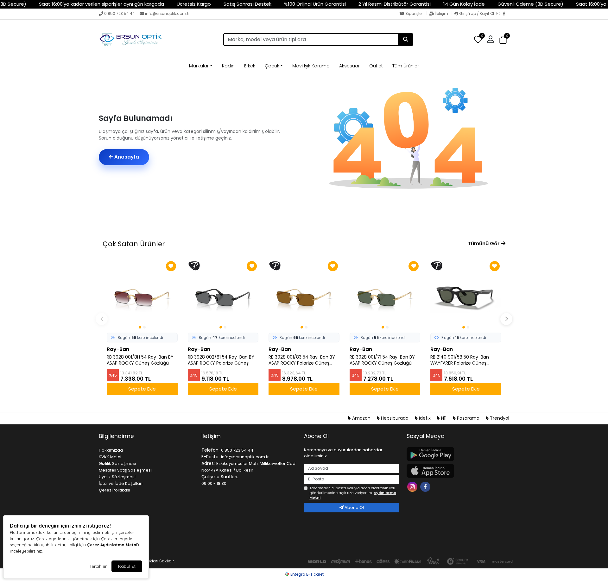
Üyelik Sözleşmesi (117, 477)
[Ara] (405, 39)
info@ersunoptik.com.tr (167, 13)
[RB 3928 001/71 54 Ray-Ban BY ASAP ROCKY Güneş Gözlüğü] (385, 295)
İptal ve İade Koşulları (120, 483)
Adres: (208, 463)
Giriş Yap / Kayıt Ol (476, 13)
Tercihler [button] (98, 566)
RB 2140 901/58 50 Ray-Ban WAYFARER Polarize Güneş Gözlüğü (459, 360)
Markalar (199, 66)
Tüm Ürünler (405, 66)
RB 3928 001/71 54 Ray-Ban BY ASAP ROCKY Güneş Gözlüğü (382, 360)
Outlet (376, 66)
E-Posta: (210, 457)
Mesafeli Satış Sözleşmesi (125, 470)
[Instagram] (500, 14)
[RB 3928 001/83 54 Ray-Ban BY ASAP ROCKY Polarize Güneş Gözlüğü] (304, 295)
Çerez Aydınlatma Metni (112, 544)
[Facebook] (506, 14)
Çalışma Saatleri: (219, 476)
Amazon (361, 418)
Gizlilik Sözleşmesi (117, 463)
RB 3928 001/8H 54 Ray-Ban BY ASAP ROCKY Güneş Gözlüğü (140, 360)
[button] (503, 39)
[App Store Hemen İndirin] (454, 471)
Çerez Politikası (114, 490)
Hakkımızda (111, 450)
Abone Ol (354, 507)
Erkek (249, 66)
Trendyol (499, 418)
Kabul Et (127, 566)
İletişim (441, 13)
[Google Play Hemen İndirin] (454, 454)
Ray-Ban (118, 349)
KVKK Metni (110, 457)
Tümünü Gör (484, 243)
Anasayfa (126, 156)
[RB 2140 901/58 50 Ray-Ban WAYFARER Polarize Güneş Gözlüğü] (465, 295)
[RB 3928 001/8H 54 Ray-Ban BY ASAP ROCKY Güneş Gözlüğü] (142, 295)
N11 (444, 418)
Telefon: (210, 450)
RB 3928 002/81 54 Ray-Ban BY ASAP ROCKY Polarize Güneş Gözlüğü (221, 360)
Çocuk (272, 66)
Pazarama (468, 418)
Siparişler (414, 13)
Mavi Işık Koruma (311, 66)
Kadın (228, 66)
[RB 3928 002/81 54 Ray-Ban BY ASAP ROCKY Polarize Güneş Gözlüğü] (223, 295)
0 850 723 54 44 (119, 13)
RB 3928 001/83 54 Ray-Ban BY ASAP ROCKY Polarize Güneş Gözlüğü (302, 360)
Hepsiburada (395, 418)
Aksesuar (349, 66)
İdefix (425, 418)
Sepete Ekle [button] (142, 388)
